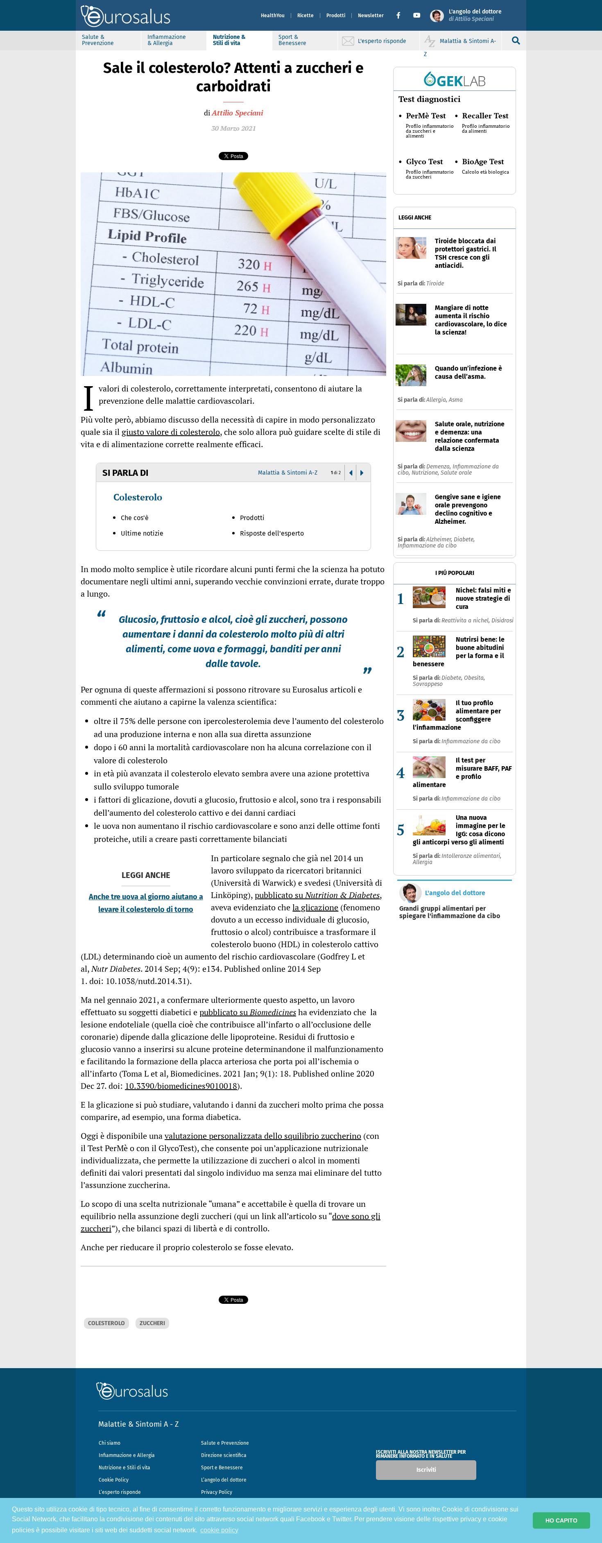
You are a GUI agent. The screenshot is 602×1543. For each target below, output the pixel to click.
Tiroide (435, 283)
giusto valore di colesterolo (171, 431)
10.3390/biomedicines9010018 (181, 1085)
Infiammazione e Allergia (127, 1455)
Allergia (422, 862)
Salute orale (456, 472)
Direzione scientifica (224, 1455)
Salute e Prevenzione (225, 1443)
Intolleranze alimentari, (471, 856)
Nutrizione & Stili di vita (229, 40)
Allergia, (437, 399)
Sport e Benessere (222, 1468)
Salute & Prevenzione (98, 40)
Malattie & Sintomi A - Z (138, 1424)
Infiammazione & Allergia (166, 40)
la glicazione (315, 907)
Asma (456, 399)
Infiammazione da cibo (427, 545)
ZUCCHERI (152, 1323)
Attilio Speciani (237, 113)
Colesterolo (137, 497)
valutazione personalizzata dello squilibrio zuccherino (263, 1135)
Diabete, (464, 539)
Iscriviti (426, 1469)
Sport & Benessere (292, 40)
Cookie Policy (114, 1480)
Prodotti (335, 15)
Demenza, (439, 466)
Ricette (305, 15)
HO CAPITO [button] (561, 1520)
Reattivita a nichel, (466, 620)
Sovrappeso (428, 684)
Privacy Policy (216, 1492)
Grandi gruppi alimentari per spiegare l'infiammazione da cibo (449, 912)
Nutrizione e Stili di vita (124, 1468)
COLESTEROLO (106, 1323)
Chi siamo (109, 1443)
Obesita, (474, 677)
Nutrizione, (426, 472)
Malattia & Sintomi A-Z (287, 472)
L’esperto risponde (120, 1492)
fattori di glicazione (134, 799)
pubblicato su (317, 894)
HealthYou (273, 15)
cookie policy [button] (219, 1530)
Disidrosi (502, 620)
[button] (401, 16)
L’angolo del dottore (224, 1480)
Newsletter (371, 15)
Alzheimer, (440, 539)
